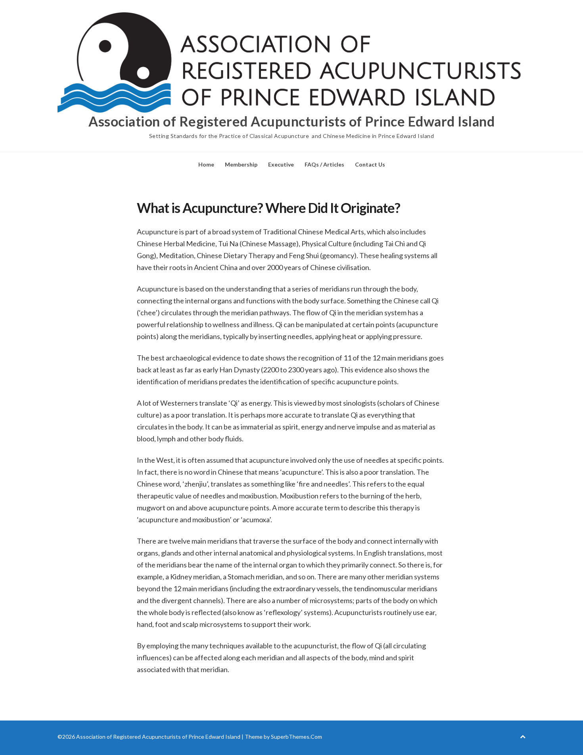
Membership (241, 164)
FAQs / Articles (324, 164)
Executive (281, 164)
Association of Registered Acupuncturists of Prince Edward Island (291, 121)
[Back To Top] (522, 736)
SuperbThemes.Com (296, 736)
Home (206, 164)
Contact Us (370, 164)
